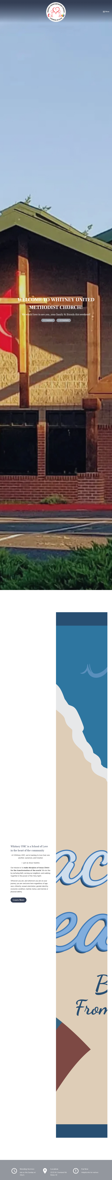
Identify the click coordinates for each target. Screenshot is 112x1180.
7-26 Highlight (64, 320)
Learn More (18, 900)
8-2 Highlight (48, 320)
